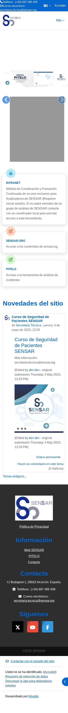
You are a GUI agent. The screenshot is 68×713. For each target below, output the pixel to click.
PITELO (11, 269)
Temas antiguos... (14, 476)
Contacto (34, 562)
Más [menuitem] (59, 20)
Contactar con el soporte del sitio (32, 661)
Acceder (60, 5)
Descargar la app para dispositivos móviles (28, 683)
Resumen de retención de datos (26, 676)
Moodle (34, 696)
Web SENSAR (34, 550)
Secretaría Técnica (28, 325)
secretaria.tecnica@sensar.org (18, 9)
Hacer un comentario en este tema (40, 464)
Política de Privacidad (34, 526)
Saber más (55, 151)
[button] (47, 5)
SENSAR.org (15, 240)
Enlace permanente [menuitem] (48, 457)
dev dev (34, 370)
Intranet (13, 182)
